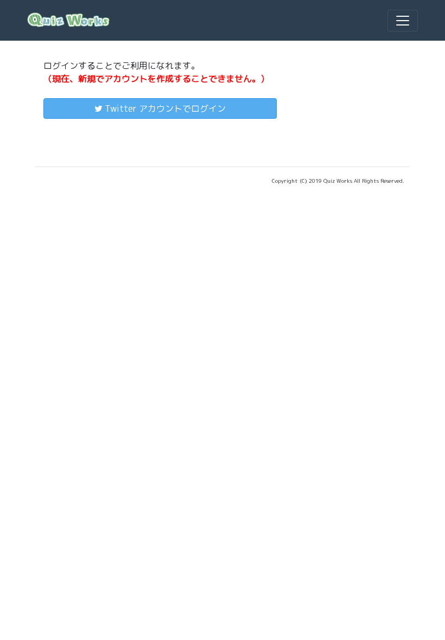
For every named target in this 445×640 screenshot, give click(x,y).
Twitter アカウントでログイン (164, 108)
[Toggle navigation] (402, 20)
